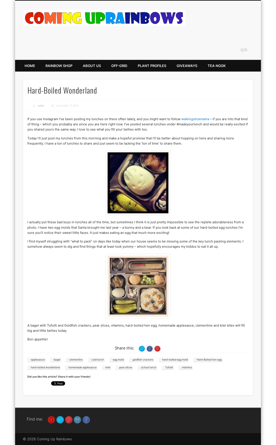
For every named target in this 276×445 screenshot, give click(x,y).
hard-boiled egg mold (175, 359)
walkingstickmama (195, 119)
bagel (57, 359)
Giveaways (187, 66)
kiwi (107, 367)
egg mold (118, 359)
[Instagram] (77, 419)
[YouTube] (51, 419)
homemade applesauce (83, 367)
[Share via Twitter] (142, 348)
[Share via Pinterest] (157, 348)
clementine (76, 359)
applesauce (38, 359)
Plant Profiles (152, 66)
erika (41, 105)
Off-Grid (119, 66)
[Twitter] (60, 419)
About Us (92, 66)
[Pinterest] (68, 419)
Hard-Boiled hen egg (209, 359)
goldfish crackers (143, 359)
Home (30, 66)
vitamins (187, 367)
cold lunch (97, 359)
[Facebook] (86, 419)
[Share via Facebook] (149, 348)
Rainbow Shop (58, 66)
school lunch (148, 367)
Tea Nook (217, 66)
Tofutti (169, 367)
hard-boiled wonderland (45, 367)
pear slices (125, 367)
